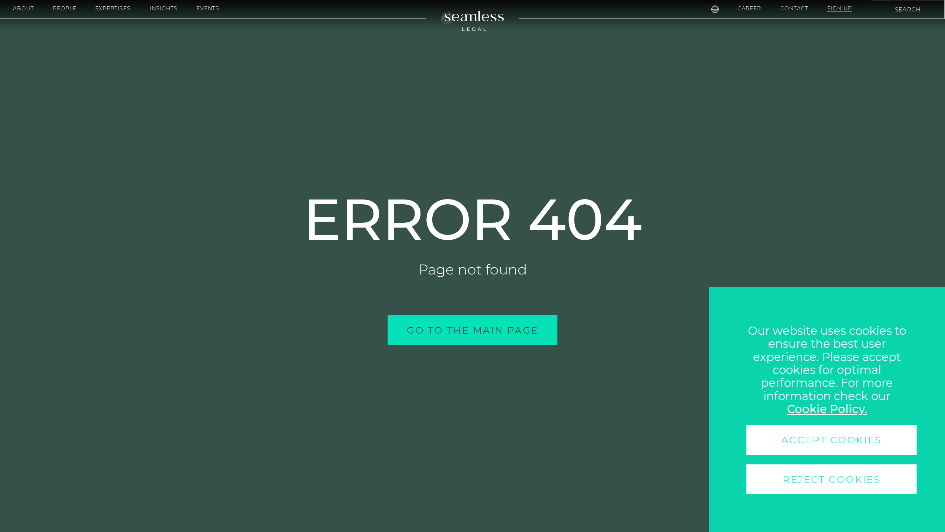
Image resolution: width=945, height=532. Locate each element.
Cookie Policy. (827, 409)
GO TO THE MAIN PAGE (472, 330)
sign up (839, 8)
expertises (113, 8)
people (64, 8)
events (207, 8)
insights (164, 8)
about (23, 8)
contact (794, 8)
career (749, 8)
